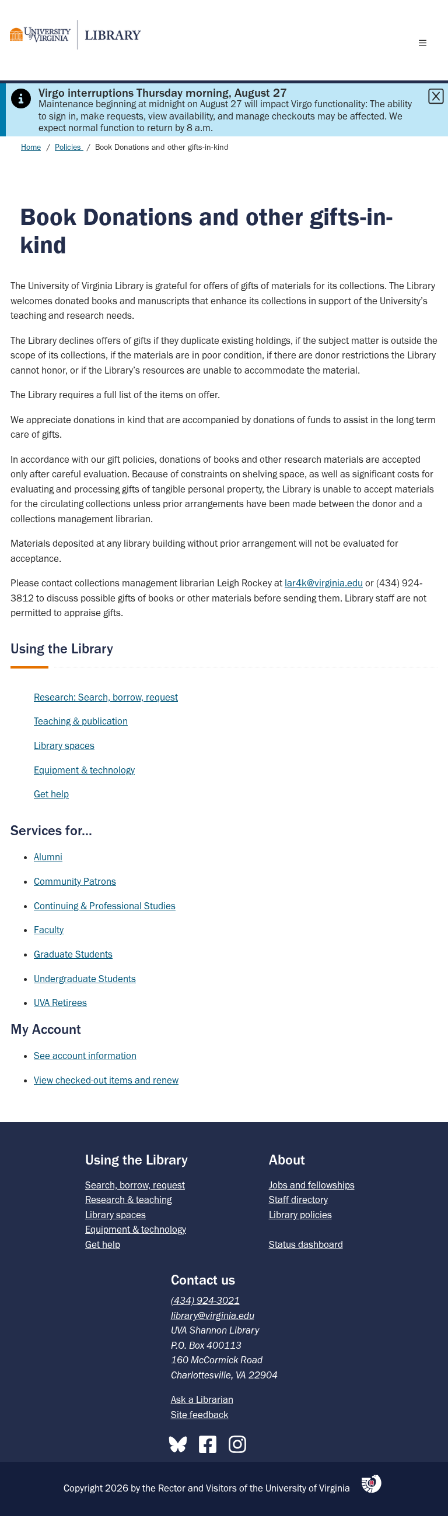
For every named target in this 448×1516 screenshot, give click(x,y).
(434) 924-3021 (205, 1300)
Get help (51, 794)
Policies (69, 147)
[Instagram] (240, 1442)
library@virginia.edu (212, 1315)
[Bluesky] (181, 1442)
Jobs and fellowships (312, 1185)
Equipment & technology (84, 770)
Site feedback (200, 1414)
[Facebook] (210, 1442)
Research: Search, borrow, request (106, 697)
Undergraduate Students (85, 978)
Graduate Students (73, 954)
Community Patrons (75, 881)
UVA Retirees (60, 1002)
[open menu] (425, 42)
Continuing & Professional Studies (105, 906)
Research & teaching (128, 1199)
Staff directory (298, 1199)
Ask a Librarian (202, 1399)
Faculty (49, 929)
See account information (85, 1055)
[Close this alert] (436, 96)
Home (31, 147)
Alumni (48, 857)
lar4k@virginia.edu (324, 583)
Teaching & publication (81, 721)
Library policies (300, 1214)
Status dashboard (306, 1244)
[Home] (70, 35)
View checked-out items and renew (106, 1080)
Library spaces (64, 745)
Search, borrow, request (135, 1185)
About (287, 1159)
